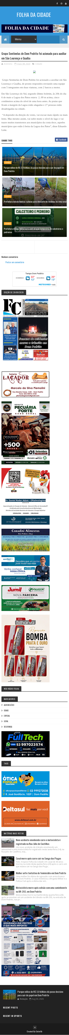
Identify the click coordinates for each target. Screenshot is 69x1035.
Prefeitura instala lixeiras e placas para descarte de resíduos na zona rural (35, 201)
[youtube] (66, 3)
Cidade (38, 63)
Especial (7, 715)
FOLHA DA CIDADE (34, 14)
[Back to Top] (35, 1027)
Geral (6, 721)
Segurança (8, 726)
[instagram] (61, 3)
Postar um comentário (14, 262)
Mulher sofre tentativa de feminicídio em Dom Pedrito (41, 873)
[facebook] (57, 3)
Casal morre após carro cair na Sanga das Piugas (38, 858)
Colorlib (39, 1031)
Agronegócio (9, 705)
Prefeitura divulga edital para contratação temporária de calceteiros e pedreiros (33, 230)
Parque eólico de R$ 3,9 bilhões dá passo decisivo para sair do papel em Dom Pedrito (34, 169)
